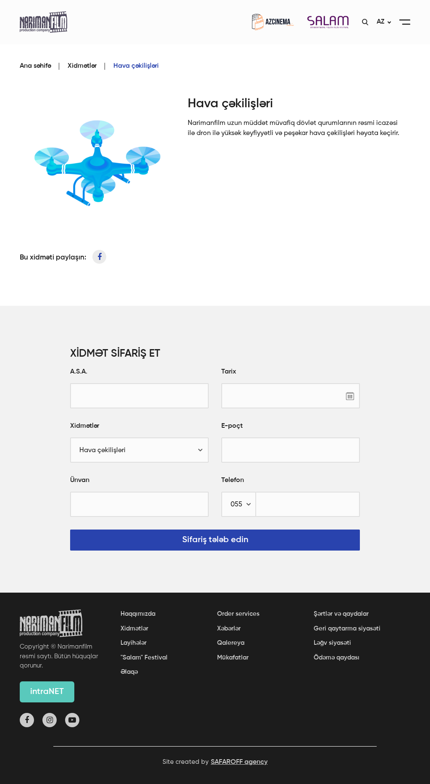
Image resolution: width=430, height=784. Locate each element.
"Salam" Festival (144, 657)
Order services (238, 614)
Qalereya (230, 643)
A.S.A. (78, 371)
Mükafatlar (233, 657)
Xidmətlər (82, 66)
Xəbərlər (229, 628)
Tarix (228, 371)
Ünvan (79, 480)
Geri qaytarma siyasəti (347, 628)
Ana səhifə (35, 66)
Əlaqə (129, 672)
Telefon (232, 480)
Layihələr (134, 643)
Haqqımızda (138, 614)
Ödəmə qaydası (336, 657)
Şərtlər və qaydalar (341, 614)
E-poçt (232, 426)
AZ (380, 22)
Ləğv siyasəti (332, 643)
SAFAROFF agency (239, 762)
